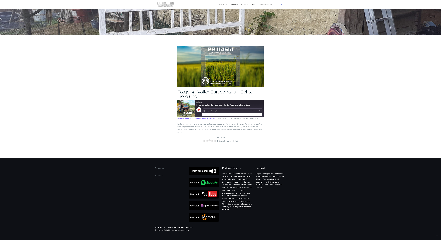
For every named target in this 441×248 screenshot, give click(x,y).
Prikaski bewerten (265, 4)
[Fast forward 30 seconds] (216, 111)
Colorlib (167, 230)
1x (212, 111)
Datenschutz (159, 168)
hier (276, 182)
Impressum (159, 175)
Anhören (234, 4)
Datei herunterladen (185, 118)
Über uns (244, 4)
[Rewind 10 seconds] (208, 111)
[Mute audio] (204, 111)
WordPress (184, 230)
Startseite (223, 4)
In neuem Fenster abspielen (205, 118)
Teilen (216, 114)
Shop (253, 4)
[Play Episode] (198, 109)
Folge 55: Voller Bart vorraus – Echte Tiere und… (215, 94)
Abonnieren (208, 114)
